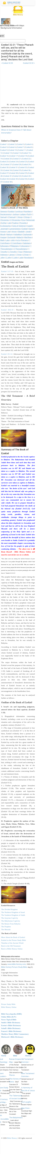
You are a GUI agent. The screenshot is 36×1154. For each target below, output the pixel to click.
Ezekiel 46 (23, 179)
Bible (15, 1056)
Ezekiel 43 (26, 176)
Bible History (12, 1138)
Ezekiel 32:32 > (29, 63)
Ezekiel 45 (14, 179)
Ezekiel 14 (17, 153)
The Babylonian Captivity (10, 921)
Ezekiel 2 (12, 144)
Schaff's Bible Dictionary (10, 1028)
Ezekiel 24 (14, 162)
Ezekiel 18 (23, 156)
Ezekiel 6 (12, 147)
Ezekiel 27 (8, 164)
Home (3, 1056)
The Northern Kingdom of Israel (13, 912)
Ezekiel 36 (26, 170)
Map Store (25, 1108)
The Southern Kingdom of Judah (13, 915)
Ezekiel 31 (14, 167)
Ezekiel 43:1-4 (6, 354)
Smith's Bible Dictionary (10, 1023)
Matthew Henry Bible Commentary (15, 1034)
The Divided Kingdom (9, 909)
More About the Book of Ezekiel (13, 937)
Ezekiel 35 (17, 170)
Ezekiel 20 (8, 159)
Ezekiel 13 (8, 153)
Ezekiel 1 (3, 144)
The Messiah (5, 930)
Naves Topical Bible (8, 1020)
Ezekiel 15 (26, 153)
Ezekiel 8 (28, 147)
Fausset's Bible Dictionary (11, 1031)
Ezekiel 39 (23, 173)
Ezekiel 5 (3, 147)
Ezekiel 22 (26, 159)
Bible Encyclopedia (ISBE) (11, 1014)
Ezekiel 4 (28, 144)
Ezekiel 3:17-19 (7, 271)
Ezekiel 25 (23, 162)
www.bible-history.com (16, 964)
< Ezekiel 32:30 (7, 63)
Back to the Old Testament (11, 946)
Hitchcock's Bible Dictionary (12, 1037)
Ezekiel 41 (8, 176)
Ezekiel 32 (23, 167)
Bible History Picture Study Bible (14, 967)
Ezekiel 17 (14, 156)
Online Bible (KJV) (8, 1017)
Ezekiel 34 (8, 170)
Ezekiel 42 (17, 176)
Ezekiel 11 (22, 150)
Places (12, 1075)
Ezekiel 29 (26, 164)
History (28, 1056)
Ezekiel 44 (4, 179)
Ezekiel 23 (4, 162)
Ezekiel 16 (4, 156)
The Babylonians (16, 1117)
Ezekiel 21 (17, 159)
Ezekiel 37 (4, 173)
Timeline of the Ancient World (12, 943)
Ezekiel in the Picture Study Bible (13, 940)
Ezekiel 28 (17, 164)
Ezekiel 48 (8, 182)
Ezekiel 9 (3, 150)
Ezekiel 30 (4, 167)
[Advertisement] (18, 83)
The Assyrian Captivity (9, 918)
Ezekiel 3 (20, 144)
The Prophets (6, 927)
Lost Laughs (26, 1102)
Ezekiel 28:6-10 (7, 310)
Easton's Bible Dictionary (11, 1025)
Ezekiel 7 (20, 147)
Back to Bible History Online (11, 949)
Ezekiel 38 (14, 173)
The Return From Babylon (10, 924)
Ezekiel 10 (13, 150)
